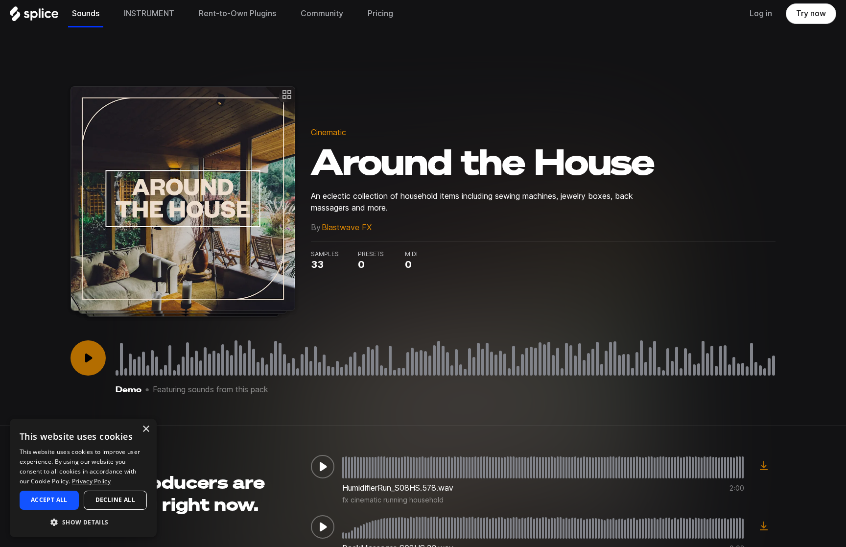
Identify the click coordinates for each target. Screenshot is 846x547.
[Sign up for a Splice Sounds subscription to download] (764, 466)
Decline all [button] (115, 500)
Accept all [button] (49, 500)
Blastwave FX (347, 227)
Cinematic (328, 132)
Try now (811, 13)
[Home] (34, 16)
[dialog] (83, 478)
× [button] (145, 429)
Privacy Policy (91, 481)
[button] (83, 521)
